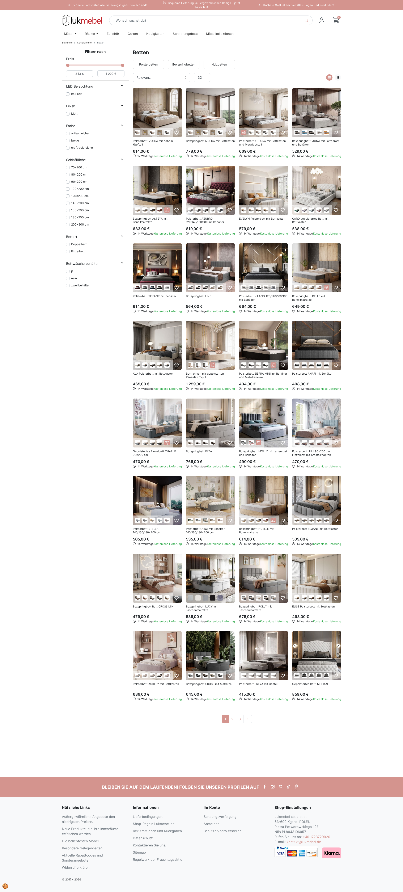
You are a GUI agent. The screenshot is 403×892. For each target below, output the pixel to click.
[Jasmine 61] (145, 598)
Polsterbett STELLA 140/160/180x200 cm (146, 530)
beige (75, 140)
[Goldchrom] (145, 132)
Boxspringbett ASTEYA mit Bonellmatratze (150, 220)
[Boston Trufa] (265, 210)
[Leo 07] (319, 520)
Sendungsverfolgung (220, 817)
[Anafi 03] (297, 365)
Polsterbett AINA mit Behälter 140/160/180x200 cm (205, 530)
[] (121, 86)
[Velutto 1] (137, 210)
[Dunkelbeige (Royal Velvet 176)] (152, 132)
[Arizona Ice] (212, 287)
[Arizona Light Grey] (311, 675)
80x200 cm (79, 174)
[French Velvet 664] (304, 210)
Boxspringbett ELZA (199, 451)
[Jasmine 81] (190, 210)
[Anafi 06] (311, 365)
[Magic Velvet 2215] (326, 132)
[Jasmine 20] (167, 287)
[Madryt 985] (273, 598)
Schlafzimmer (84, 42)
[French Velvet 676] (212, 520)
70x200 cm (79, 167)
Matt (74, 113)
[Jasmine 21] (265, 287)
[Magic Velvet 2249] (167, 675)
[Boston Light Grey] (190, 675)
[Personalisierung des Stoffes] (243, 132)
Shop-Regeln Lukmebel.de (153, 824)
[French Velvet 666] (145, 287)
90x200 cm (79, 181)
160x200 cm (80, 210)
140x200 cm (80, 203)
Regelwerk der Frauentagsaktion (158, 859)
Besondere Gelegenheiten (82, 848)
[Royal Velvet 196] (273, 132)
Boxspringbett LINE (198, 296)
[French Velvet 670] (198, 520)
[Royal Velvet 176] (258, 132)
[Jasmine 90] (326, 210)
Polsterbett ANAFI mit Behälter (312, 373)
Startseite (67, 42)
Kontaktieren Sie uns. (149, 845)
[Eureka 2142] (319, 442)
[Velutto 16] (145, 210)
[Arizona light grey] (243, 675)
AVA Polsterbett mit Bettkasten (153, 373)
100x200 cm (80, 188)
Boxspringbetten (183, 64)
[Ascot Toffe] (251, 210)
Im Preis (76, 94)
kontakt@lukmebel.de (304, 842)
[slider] (67, 65)
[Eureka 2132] (297, 442)
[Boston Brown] (258, 210)
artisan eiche (80, 133)
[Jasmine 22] (190, 365)
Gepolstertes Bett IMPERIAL (310, 684)
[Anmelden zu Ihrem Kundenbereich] (322, 20)
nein (74, 278)
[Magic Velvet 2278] (212, 442)
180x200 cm (80, 217)
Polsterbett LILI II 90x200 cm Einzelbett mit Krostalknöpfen (311, 453)
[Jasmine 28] (137, 598)
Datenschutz (143, 838)
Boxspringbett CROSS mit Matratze (209, 684)
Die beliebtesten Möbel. (80, 841)
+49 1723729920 (316, 837)
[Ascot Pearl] (243, 210)
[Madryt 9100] (311, 132)
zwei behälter (80, 285)
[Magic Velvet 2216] (220, 210)
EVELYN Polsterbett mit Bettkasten (262, 218)
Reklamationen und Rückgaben (157, 831)
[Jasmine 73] (137, 442)
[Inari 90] (251, 287)
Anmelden (211, 824)
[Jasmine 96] (297, 132)
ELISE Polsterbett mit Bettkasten (313, 606)
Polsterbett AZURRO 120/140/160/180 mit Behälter (205, 220)
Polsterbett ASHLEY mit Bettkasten (156, 684)
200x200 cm (80, 224)
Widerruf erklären (75, 867)
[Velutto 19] (152, 210)
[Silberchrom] (159, 132)
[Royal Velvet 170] (251, 132)
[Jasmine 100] (159, 287)
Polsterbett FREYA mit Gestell (258, 684)
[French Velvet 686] (220, 598)
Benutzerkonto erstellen (222, 831)
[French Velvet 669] (304, 132)
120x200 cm (80, 196)
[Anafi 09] (319, 365)
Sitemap (139, 852)
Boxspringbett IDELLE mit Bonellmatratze (308, 297)
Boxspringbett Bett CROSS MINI (153, 606)
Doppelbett (79, 244)
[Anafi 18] (326, 365)
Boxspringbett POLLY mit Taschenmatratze (255, 608)
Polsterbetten (148, 64)
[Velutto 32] (159, 210)
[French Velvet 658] (297, 210)
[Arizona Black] (198, 287)
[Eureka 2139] (304, 442)
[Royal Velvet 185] (265, 132)
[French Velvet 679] (311, 210)
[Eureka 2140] (311, 442)
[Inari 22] (243, 287)
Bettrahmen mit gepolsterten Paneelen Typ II (205, 375)
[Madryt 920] (319, 132)
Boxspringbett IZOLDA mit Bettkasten (210, 141)
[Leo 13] (326, 520)
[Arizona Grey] (205, 287)
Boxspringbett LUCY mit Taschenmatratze (201, 608)
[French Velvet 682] (319, 210)
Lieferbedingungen (147, 817)
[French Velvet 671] (152, 287)
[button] (336, 20)
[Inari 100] (258, 287)
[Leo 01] (311, 520)
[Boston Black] (198, 675)
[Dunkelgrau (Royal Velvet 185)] (167, 132)
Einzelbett (78, 251)
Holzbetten (219, 64)
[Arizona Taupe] (220, 287)
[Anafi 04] (304, 365)
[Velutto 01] (297, 287)
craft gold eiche (82, 147)
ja (72, 271)
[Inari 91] (273, 210)
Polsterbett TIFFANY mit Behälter (154, 296)
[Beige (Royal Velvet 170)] (137, 132)
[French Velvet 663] (137, 287)
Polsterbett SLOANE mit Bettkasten (315, 528)
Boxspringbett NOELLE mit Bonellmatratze (256, 530)
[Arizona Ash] (190, 287)
